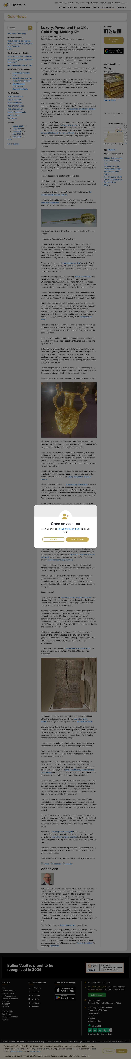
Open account (77, 539)
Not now (53, 539)
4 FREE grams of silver (68, 529)
